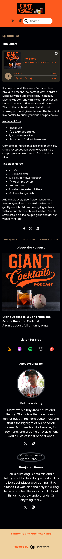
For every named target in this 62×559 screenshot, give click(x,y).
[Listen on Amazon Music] (41, 349)
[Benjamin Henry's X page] (27, 507)
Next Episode (10, 239)
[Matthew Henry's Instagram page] (35, 443)
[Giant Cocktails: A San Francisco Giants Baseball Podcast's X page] (13, 21)
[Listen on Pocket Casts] (52, 349)
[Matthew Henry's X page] (27, 443)
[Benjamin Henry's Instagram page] (35, 507)
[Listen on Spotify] (30, 349)
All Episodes (29, 239)
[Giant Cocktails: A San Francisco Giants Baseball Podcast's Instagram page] (18, 21)
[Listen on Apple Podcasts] (19, 349)
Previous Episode (49, 239)
